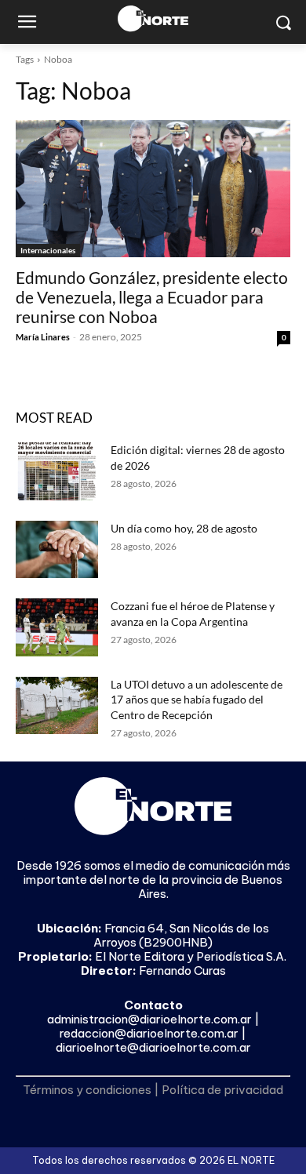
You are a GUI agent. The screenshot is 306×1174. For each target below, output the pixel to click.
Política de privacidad (222, 1089)
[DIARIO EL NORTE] (153, 18)
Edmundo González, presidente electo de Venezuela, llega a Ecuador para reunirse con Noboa (152, 296)
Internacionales (47, 250)
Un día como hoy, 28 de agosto (184, 528)
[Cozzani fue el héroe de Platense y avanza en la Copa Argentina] (57, 627)
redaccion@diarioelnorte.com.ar (149, 1033)
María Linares (43, 337)
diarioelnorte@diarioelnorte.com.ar (153, 1047)
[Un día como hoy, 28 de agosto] (57, 550)
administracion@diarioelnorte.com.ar (149, 1019)
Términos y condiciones (87, 1089)
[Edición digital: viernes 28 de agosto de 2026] (57, 471)
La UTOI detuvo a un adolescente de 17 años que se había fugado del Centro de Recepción (196, 699)
